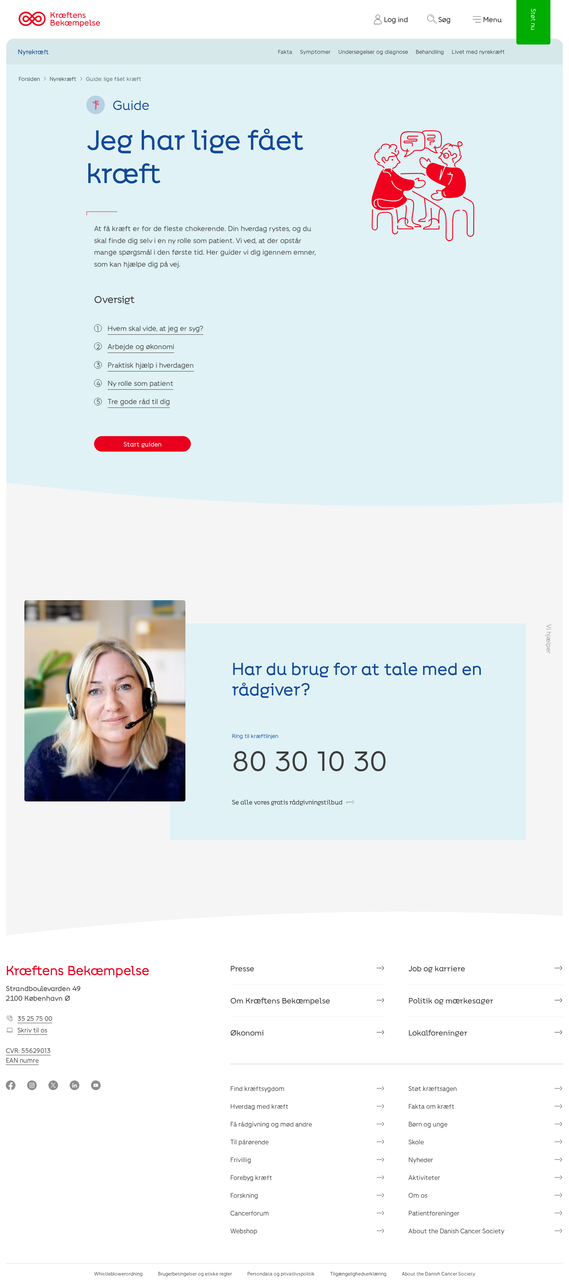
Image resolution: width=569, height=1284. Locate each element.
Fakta (285, 51)
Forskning (244, 1195)
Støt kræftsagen (432, 1088)
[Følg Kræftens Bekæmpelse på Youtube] (96, 1086)
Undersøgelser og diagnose (373, 51)
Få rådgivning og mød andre (271, 1124)
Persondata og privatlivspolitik (281, 1273)
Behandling (430, 51)
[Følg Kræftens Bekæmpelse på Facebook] (10, 1086)
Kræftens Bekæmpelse (77, 970)
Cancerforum (249, 1213)
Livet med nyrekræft (478, 51)
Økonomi (247, 1032)
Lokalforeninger (438, 1032)
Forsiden (29, 78)
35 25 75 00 (34, 1018)
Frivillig (240, 1159)
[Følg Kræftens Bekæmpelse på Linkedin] (74, 1086)
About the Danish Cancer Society (456, 1230)
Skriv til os (32, 1030)
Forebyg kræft (251, 1177)
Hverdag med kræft (259, 1106)
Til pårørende (249, 1141)
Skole (416, 1141)
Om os (417, 1195)
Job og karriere (436, 968)
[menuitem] (388, 19)
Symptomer (315, 51)
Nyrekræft (33, 51)
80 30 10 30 (309, 759)
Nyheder (420, 1159)
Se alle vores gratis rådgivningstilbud (287, 802)
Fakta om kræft (431, 1106)
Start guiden (142, 444)
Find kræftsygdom (257, 1088)
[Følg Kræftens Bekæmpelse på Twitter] (53, 1086)
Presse (242, 968)
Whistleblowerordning (118, 1273)
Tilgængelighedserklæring (358, 1273)
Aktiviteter (424, 1177)
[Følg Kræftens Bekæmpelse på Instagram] (32, 1086)
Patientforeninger (433, 1213)
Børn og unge (427, 1124)
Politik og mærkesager (451, 1000)
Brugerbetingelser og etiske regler (195, 1273)
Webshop (243, 1230)
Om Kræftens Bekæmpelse (280, 1000)
